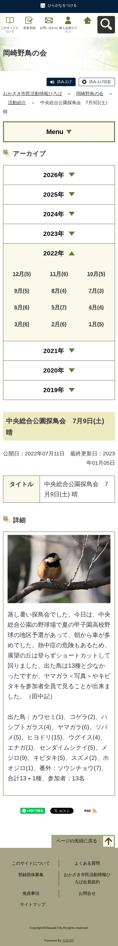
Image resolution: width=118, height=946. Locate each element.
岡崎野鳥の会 (89, 93)
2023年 (53, 233)
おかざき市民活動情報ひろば (32, 93)
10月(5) (96, 274)
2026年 (53, 174)
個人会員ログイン (68, 29)
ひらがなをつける (62, 5)
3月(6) (21, 324)
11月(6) (59, 274)
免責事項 (30, 893)
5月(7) (59, 307)
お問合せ (87, 893)
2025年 (53, 194)
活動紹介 (17, 102)
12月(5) (22, 274)
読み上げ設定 (100, 82)
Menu (54, 132)
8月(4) (59, 291)
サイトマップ (32, 904)
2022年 (53, 253)
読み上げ (64, 82)
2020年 (53, 370)
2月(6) (59, 324)
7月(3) (96, 291)
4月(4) (96, 307)
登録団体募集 (31, 874)
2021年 (53, 350)
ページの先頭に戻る (76, 841)
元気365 (68, 940)
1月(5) (96, 324)
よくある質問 (87, 863)
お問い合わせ (49, 28)
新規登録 (29, 28)
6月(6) (21, 307)
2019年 (53, 389)
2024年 (53, 214)
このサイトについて (10, 29)
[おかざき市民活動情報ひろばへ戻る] (88, 19)
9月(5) (21, 291)
